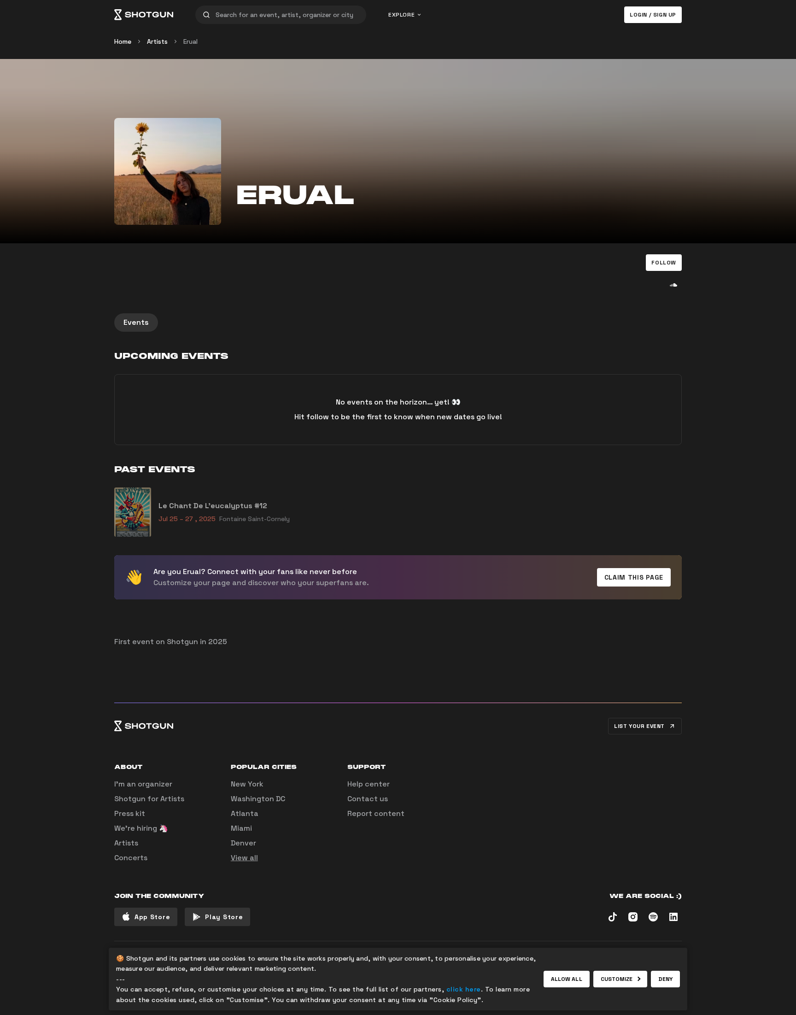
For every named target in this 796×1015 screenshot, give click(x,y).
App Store (152, 917)
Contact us (367, 799)
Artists (157, 41)
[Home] (143, 14)
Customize (617, 979)
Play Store (224, 917)
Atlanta (244, 813)
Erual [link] (190, 41)
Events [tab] (136, 322)
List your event (639, 726)
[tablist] (398, 322)
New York (247, 784)
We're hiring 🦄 (141, 828)
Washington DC (258, 799)
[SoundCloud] (673, 284)
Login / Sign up (653, 14)
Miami (241, 828)
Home (122, 41)
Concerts (130, 857)
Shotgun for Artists (149, 799)
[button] (664, 262)
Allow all (566, 979)
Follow (663, 262)
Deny (665, 979)
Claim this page (634, 577)
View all (244, 857)
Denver (243, 843)
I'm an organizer (143, 784)
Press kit (129, 813)
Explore (401, 14)
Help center (368, 784)
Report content (375, 813)
